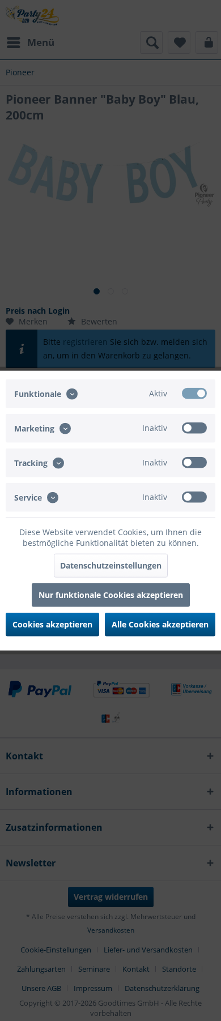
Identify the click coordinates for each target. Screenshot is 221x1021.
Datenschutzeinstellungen (111, 565)
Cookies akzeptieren (52, 624)
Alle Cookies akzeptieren (160, 624)
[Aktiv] (194, 393)
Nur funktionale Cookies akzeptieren (111, 594)
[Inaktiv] (194, 427)
